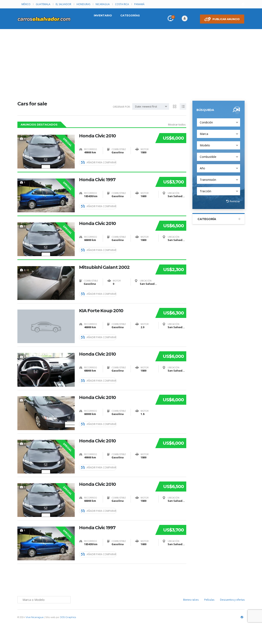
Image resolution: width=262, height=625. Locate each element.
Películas (209, 599)
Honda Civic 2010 (97, 135)
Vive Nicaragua (34, 617)
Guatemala (43, 4)
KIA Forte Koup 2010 (101, 310)
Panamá (139, 4)
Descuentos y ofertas (232, 599)
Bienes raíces (191, 599)
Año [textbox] (202, 168)
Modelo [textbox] (205, 145)
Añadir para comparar (101, 162)
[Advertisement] (131, 59)
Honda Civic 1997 (97, 179)
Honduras (83, 4)
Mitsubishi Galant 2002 (104, 267)
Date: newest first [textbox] (146, 106)
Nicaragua (103, 4)
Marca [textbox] (204, 134)
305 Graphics (68, 617)
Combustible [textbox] (208, 157)
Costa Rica (122, 4)
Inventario (103, 15)
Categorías (130, 15)
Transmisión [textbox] (208, 180)
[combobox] (218, 122)
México (25, 4)
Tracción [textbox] (205, 191)
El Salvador (63, 4)
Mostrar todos (177, 124)
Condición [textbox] (206, 122)
